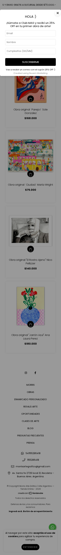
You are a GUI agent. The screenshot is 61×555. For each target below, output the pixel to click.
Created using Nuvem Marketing (30, 73)
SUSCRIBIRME (30, 62)
